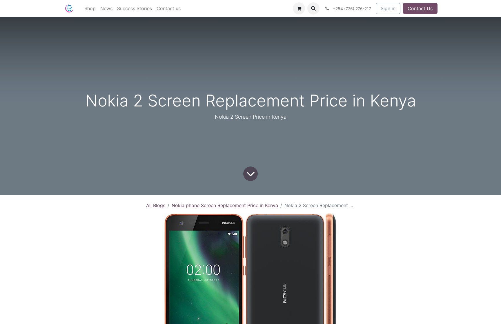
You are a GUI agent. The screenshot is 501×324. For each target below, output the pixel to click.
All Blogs (155, 205)
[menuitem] (90, 8)
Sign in (388, 8)
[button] (313, 8)
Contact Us (420, 8)
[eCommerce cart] (299, 8)
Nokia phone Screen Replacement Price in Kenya (225, 205)
